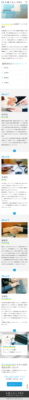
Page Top (27, 387)
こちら (21, 322)
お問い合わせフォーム (15, 384)
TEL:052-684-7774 (14, 376)
